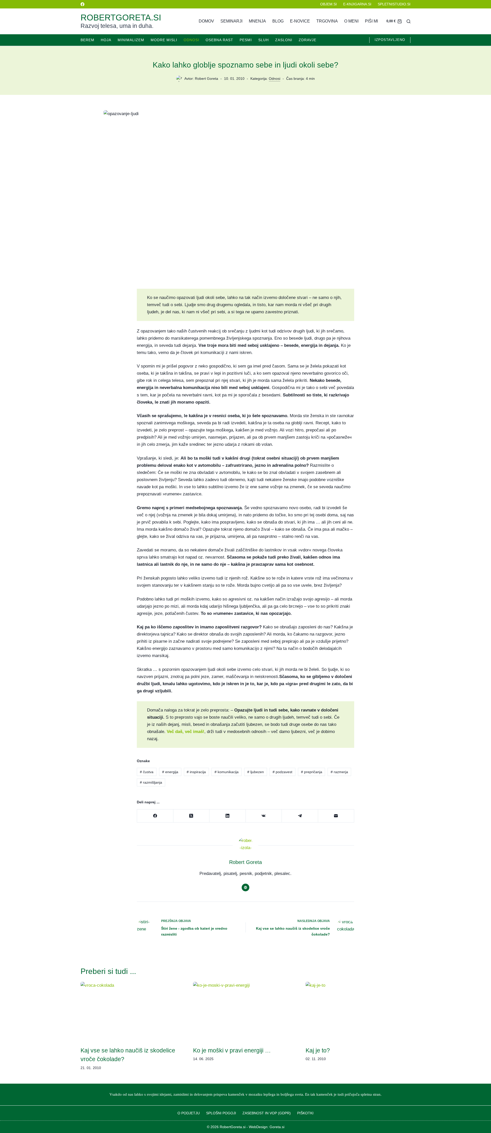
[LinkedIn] (227, 816)
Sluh (263, 40)
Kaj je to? (318, 1050)
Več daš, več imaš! (185, 731)
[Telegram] (300, 816)
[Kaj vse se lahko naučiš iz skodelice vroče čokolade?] (133, 1011)
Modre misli (164, 40)
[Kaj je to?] (358, 1011)
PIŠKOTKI (305, 1113)
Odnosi (191, 40)
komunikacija (227, 772)
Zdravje (307, 40)
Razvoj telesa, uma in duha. (117, 26)
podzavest (282, 772)
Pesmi (246, 40)
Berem (87, 40)
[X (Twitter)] (191, 816)
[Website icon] (245, 887)
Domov (206, 21)
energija (170, 772)
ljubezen (255, 772)
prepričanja (311, 772)
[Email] (336, 816)
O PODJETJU (188, 1113)
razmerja (339, 772)
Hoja (106, 40)
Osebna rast (219, 40)
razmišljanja (151, 782)
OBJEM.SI (328, 4)
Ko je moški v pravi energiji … (232, 1050)
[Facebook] (82, 4)
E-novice (300, 21)
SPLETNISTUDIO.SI (394, 4)
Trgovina (327, 21)
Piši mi (371, 21)
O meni (351, 21)
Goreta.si (277, 1127)
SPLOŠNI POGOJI (221, 1113)
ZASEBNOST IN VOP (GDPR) (266, 1113)
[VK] (264, 816)
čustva (146, 772)
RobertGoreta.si (121, 17)
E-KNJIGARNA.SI (357, 4)
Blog (278, 21)
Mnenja (257, 21)
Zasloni (283, 40)
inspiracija (196, 772)
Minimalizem (131, 40)
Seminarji (231, 21)
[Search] (408, 21)
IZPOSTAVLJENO (390, 40)
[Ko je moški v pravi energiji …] (245, 1011)
